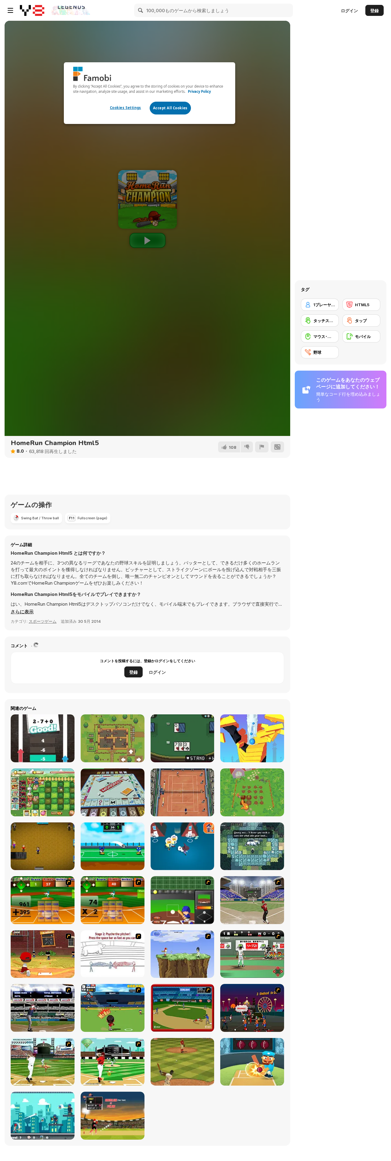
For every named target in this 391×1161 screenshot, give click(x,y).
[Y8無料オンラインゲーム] (32, 10)
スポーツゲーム (43, 621)
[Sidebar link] (10, 10)
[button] (22, 611)
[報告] (262, 446)
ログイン (349, 10)
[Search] (141, 10)
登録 (374, 10)
